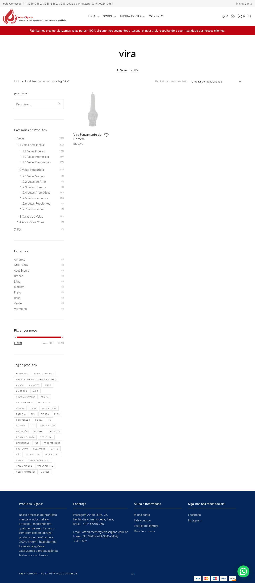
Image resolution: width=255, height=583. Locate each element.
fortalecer (23, 419)
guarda (20, 425)
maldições (22, 431)
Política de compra (146, 526)
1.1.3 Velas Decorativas (35, 162)
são (18, 454)
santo (54, 448)
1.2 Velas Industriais (30, 170)
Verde (18, 303)
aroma (45, 396)
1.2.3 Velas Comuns (33, 187)
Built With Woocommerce (59, 573)
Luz (32, 425)
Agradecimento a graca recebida (36, 379)
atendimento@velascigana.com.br (105, 532)
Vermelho (20, 309)
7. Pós (134, 70)
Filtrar (18, 342)
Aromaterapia (24, 402)
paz (36, 443)
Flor (57, 414)
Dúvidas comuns (145, 531)
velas (19, 460)
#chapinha (22, 373)
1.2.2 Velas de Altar (33, 182)
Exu (33, 414)
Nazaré (38, 431)
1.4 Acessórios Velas (30, 222)
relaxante (39, 448)
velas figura (45, 466)
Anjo (35, 391)
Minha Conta (244, 3)
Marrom (19, 287)
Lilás (17, 281)
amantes (34, 385)
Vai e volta (32, 454)
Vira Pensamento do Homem (87, 136)
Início (17, 81)
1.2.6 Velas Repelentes (35, 203)
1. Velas (122, 70)
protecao (22, 448)
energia (21, 414)
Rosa (17, 298)
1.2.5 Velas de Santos (34, 198)
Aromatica (44, 402)
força (39, 419)
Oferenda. (46, 437)
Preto (17, 292)
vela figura (51, 454)
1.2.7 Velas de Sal (32, 209)
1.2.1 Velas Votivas (32, 176)
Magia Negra (47, 425)
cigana (20, 408)
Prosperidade (52, 443)
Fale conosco (142, 520)
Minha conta (142, 515)
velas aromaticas (39, 460)
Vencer (45, 471)
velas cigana (24, 466)
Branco (18, 276)
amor (48, 385)
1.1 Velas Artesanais (30, 145)
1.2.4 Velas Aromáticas (35, 192)
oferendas (22, 443)
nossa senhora (25, 437)
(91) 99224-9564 (102, 3)
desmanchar (48, 408)
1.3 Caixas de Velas (30, 216)
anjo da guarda (25, 396)
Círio (33, 408)
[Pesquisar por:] (39, 104)
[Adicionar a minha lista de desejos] (107, 134)
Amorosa (21, 391)
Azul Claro (21, 265)
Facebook (194, 515)
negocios (54, 431)
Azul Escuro (21, 270)
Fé (49, 419)
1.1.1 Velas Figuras (32, 151)
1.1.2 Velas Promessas (35, 157)
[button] (243, 571)
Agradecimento (43, 373)
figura (45, 414)
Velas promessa (25, 471)
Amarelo (19, 259)
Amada (20, 385)
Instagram (194, 520)
